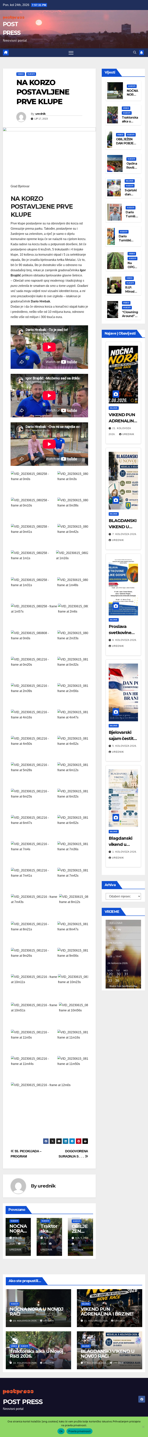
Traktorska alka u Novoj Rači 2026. (130, 123)
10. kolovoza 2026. (25, 1363)
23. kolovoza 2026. (25, 1321)
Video (21, 74)
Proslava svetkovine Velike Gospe (122, 632)
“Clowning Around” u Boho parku (130, 318)
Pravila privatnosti (79, 1431)
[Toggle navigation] (71, 53)
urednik (40, 113)
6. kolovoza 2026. (124, 640)
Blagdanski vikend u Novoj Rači (120, 844)
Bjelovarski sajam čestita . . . (123, 738)
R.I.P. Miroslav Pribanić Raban (131, 293)
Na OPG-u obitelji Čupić (133, 269)
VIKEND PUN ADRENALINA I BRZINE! (123, 421)
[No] (143, 1427)
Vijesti (31, 74)
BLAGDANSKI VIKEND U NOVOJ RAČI (122, 527)
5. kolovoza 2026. (124, 746)
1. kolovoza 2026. (124, 851)
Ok (61, 1431)
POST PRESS (22, 1402)
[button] (134, 52)
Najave (130, 181)
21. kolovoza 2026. (96, 1321)
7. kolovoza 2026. (124, 534)
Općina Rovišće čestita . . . (132, 169)
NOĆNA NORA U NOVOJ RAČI (36, 1311)
